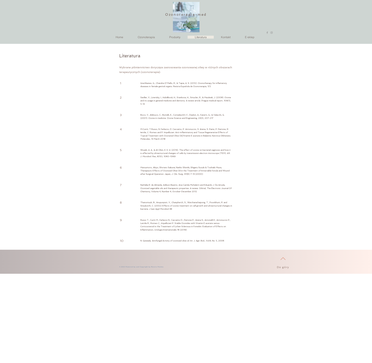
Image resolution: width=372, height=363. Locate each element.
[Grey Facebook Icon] (267, 32)
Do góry (283, 267)
